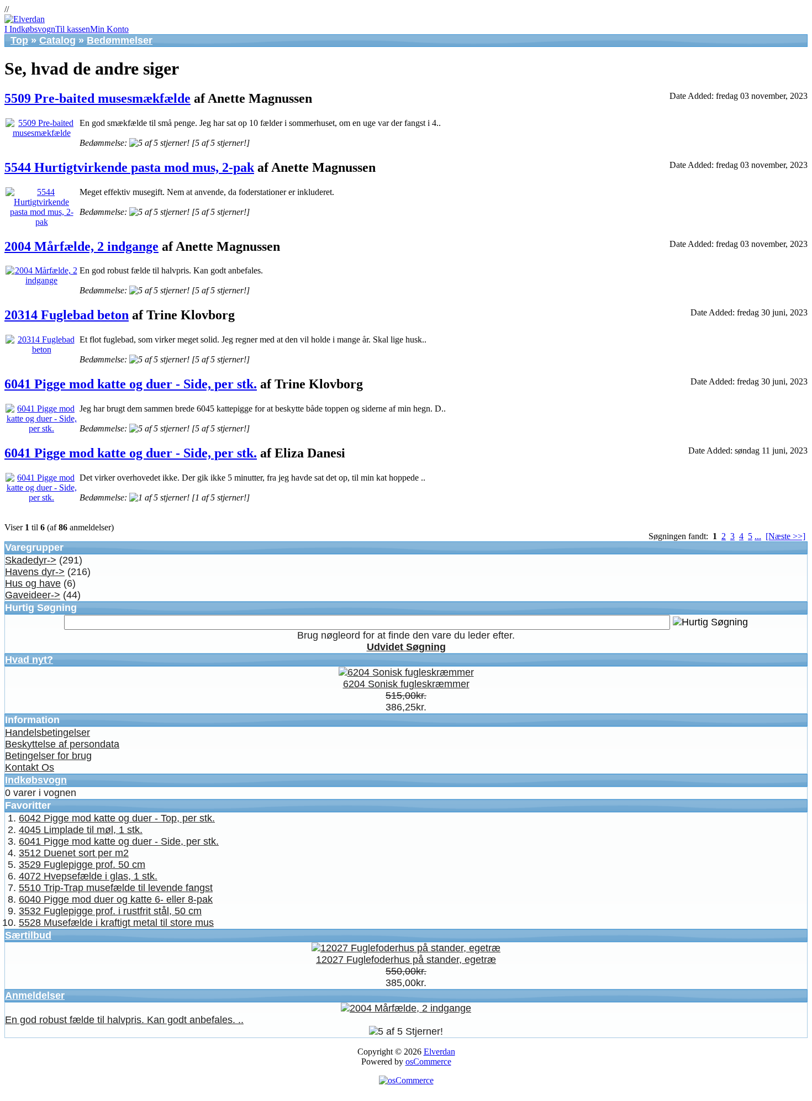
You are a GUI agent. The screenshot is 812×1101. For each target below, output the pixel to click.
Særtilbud (28, 935)
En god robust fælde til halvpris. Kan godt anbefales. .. (124, 1019)
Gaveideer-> (32, 594)
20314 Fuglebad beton (66, 315)
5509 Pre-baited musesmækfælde (97, 98)
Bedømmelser (119, 40)
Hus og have (33, 583)
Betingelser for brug (48, 755)
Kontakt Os (29, 767)
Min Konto (109, 29)
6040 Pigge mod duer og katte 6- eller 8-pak (116, 899)
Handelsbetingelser (47, 732)
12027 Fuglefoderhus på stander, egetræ (406, 959)
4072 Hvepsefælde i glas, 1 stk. (88, 876)
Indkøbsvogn (36, 780)
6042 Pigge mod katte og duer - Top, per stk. (117, 818)
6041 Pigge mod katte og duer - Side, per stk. (130, 384)
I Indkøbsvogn (29, 29)
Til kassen (72, 29)
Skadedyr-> (30, 560)
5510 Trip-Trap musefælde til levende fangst (116, 887)
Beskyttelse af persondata (62, 744)
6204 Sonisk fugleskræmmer (406, 683)
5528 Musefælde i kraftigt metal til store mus (116, 922)
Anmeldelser (35, 995)
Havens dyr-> (35, 571)
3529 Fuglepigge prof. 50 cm (82, 864)
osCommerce (428, 1061)
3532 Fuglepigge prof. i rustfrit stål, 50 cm (110, 910)
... (758, 536)
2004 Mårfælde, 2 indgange (81, 246)
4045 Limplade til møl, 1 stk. (81, 829)
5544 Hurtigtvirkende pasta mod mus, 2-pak (129, 167)
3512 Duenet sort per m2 (74, 852)
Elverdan (439, 1051)
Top (19, 40)
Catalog (57, 40)
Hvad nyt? (29, 659)
